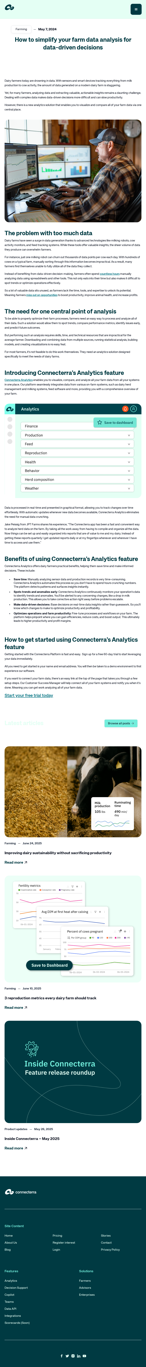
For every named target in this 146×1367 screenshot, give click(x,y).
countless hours (110, 274)
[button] (136, 9)
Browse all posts (121, 723)
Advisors (85, 1287)
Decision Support (16, 1287)
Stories (106, 1235)
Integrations (13, 1316)
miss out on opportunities (41, 295)
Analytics (11, 1280)
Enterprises (87, 1294)
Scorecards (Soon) (17, 1323)
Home (9, 1235)
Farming (21, 29)
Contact (106, 1242)
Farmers (85, 1280)
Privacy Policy (110, 1249)
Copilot (9, 1294)
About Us (11, 1242)
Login (56, 1249)
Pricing (57, 1235)
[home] (9, 7)
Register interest (64, 1242)
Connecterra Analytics (19, 380)
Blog (8, 1249)
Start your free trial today (29, 695)
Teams (9, 1302)
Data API (10, 1309)
